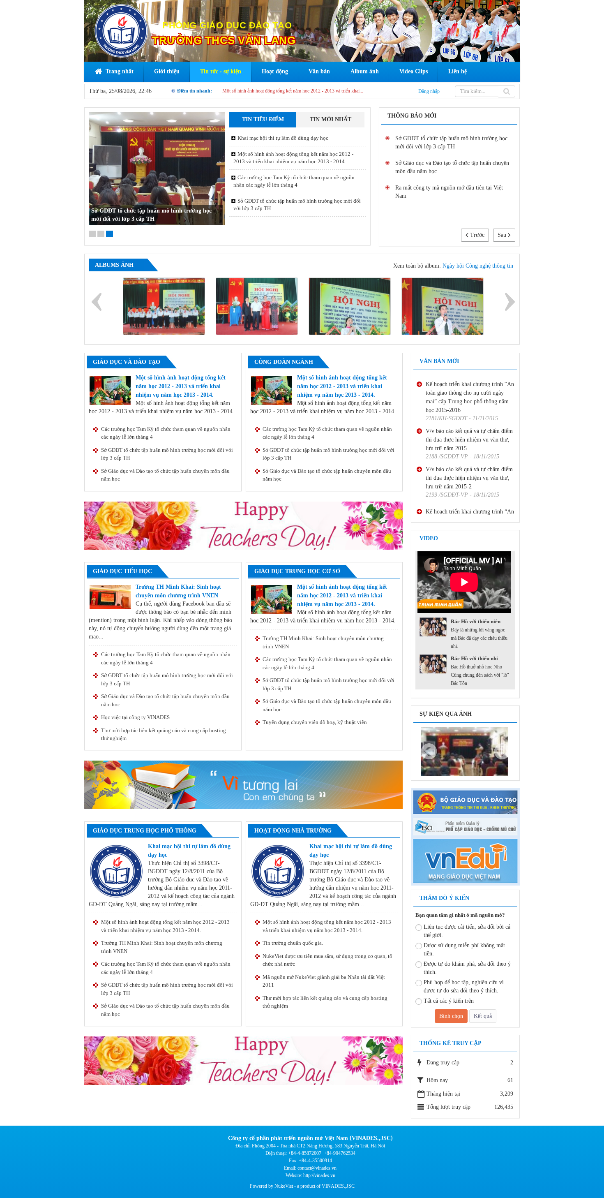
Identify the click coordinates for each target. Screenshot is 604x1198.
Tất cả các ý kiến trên (449, 1001)
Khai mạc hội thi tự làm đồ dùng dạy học (262, 91)
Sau (503, 235)
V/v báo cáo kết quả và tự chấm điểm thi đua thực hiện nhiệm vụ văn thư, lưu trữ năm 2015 (469, 411)
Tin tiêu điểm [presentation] (263, 119)
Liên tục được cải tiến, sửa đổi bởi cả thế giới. (467, 931)
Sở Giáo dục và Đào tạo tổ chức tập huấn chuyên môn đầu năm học (452, 167)
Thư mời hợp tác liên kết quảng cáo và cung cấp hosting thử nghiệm (163, 734)
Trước (476, 235)
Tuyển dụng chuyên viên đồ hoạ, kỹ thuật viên (315, 722)
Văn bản (319, 71)
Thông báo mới (411, 116)
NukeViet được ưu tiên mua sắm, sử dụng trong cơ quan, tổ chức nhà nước (327, 960)
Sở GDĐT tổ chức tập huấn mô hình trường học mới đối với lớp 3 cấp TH (297, 204)
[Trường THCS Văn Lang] (121, 30)
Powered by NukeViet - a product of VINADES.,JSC (302, 1186)
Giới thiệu (167, 71)
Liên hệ (457, 71)
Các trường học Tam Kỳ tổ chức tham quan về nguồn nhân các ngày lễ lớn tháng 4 (294, 181)
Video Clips (413, 71)
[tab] (262, 119)
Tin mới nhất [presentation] (330, 119)
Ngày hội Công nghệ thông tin (478, 266)
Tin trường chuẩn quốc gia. (293, 943)
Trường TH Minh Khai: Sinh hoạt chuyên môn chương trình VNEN (323, 642)
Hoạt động (275, 71)
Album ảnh (364, 71)
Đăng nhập (429, 91)
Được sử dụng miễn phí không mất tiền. (464, 949)
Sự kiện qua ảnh (446, 714)
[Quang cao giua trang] (243, 525)
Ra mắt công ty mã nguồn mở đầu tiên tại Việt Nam (449, 192)
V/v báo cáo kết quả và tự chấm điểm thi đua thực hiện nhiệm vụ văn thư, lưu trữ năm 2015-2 (469, 449)
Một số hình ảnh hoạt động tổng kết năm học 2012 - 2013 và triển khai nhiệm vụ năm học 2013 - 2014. (293, 157)
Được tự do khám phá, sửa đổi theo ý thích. (467, 968)
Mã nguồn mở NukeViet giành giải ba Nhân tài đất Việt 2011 (324, 981)
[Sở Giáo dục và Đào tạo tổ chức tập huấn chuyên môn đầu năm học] (465, 751)
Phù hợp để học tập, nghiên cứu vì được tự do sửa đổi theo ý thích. (464, 986)
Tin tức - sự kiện (220, 71)
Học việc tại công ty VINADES (135, 717)
